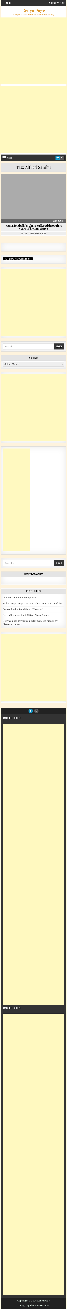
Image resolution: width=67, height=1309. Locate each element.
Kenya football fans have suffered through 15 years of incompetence (33, 227)
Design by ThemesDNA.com (34, 1305)
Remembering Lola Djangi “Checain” (23, 609)
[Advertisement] (33, 50)
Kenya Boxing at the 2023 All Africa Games (26, 615)
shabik (24, 233)
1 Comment (60, 221)
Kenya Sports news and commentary (35, 185)
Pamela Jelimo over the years (19, 597)
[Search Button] (62, 158)
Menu (8, 3)
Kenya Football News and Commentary (34, 182)
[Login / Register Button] (57, 158)
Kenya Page (33, 10)
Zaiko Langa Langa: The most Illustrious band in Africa (32, 603)
